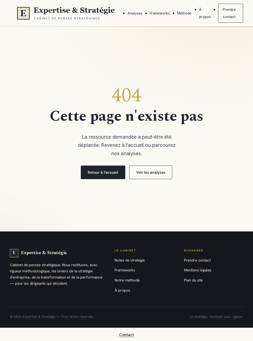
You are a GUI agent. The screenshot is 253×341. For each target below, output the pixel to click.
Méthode (184, 13)
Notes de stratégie (130, 260)
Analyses (134, 13)
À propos (122, 290)
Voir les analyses (150, 172)
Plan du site (193, 280)
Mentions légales (197, 270)
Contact (126, 334)
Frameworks (160, 13)
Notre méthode (127, 280)
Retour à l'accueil (103, 172)
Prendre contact (197, 260)
